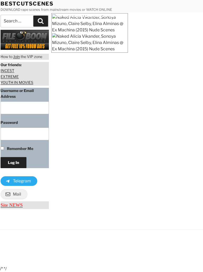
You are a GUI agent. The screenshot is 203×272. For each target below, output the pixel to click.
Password (9, 122)
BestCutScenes (27, 4)
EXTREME (10, 76)
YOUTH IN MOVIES (17, 82)
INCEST (7, 70)
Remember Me (19, 148)
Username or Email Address (17, 93)
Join (16, 56)
